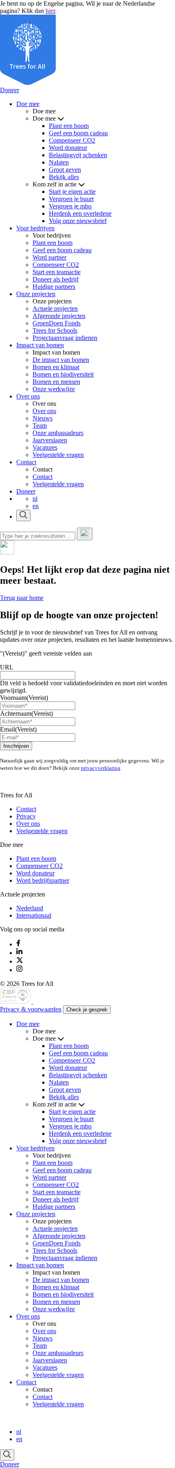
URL (6, 667)
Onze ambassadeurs (58, 432)
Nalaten (59, 162)
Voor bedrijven (35, 228)
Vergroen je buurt (71, 198)
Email (18, 729)
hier (50, 10)
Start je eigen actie (72, 191)
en (36, 505)
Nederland (29, 908)
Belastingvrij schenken (78, 155)
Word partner (49, 257)
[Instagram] (19, 969)
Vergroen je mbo (70, 206)
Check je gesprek (86, 1010)
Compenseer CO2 (72, 140)
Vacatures (45, 447)
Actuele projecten (55, 308)
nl (35, 498)
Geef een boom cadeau (78, 133)
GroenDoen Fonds (57, 323)
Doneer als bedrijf (56, 279)
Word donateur (68, 147)
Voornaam (24, 697)
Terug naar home (22, 597)
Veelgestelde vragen (58, 454)
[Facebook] (18, 944)
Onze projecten (35, 293)
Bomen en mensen (56, 381)
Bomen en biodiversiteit (63, 374)
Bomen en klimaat (56, 367)
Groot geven (65, 169)
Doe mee (27, 103)
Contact (26, 462)
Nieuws (42, 418)
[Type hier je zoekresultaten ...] (84, 534)
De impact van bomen (61, 359)
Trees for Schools (55, 330)
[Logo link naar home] (16, 1001)
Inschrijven (16, 746)
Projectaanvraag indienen (65, 337)
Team (40, 425)
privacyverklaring (100, 768)
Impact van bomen (40, 345)
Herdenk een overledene (80, 213)
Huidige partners (54, 286)
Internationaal (33, 915)
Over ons (28, 396)
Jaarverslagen (50, 440)
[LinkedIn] (19, 952)
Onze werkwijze (54, 388)
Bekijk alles (64, 176)
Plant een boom (69, 125)
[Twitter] (19, 961)
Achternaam (26, 713)
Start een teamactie (57, 271)
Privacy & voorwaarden (30, 1009)
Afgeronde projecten (59, 315)
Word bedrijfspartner (42, 880)
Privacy (26, 816)
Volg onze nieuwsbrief (78, 220)
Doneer (9, 90)
